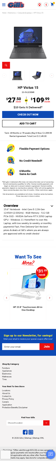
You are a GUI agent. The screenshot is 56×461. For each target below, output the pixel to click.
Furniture (6, 368)
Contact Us (6, 396)
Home (4, 13)
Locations (6, 390)
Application (7, 405)
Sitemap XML (38, 438)
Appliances (7, 371)
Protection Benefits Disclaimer (15, 407)
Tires (4, 379)
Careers (5, 402)
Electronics (12, 13)
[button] (52, 75)
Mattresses (7, 376)
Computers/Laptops (25, 13)
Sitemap (28, 438)
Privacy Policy (8, 399)
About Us (6, 393)
